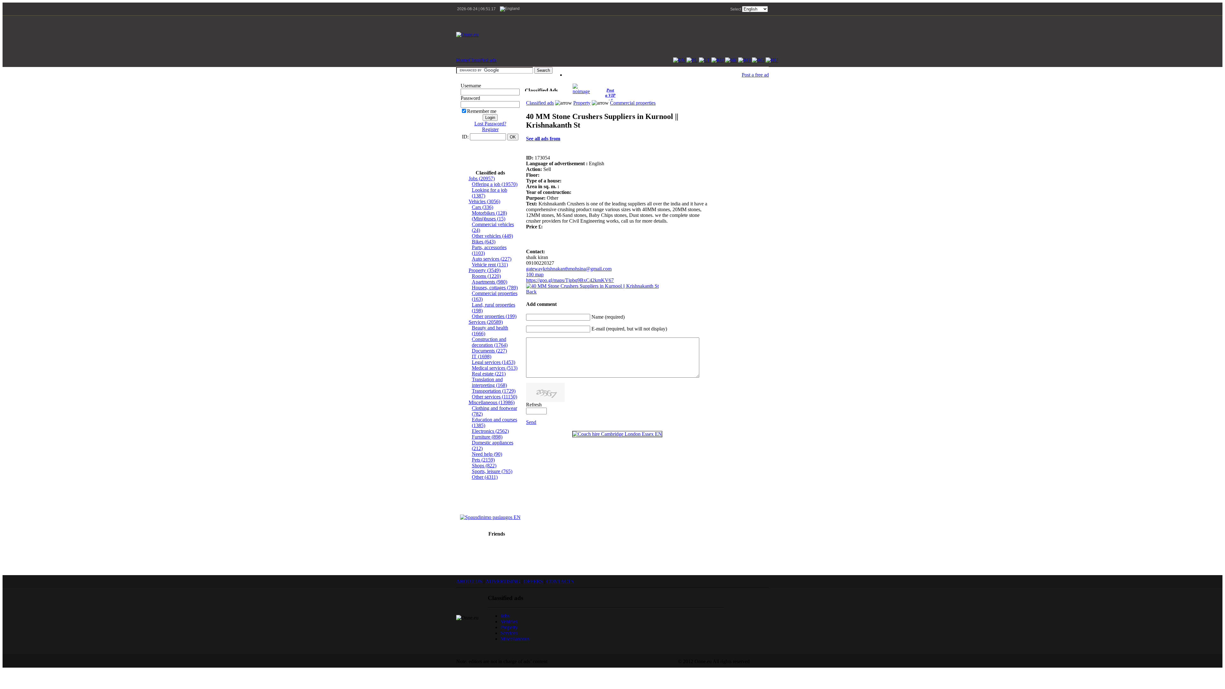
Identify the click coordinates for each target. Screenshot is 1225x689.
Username (471, 85)
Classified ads (482, 60)
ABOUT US (469, 581)
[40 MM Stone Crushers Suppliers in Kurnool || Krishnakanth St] (592, 286)
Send (531, 422)
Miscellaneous (492, 402)
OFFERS (533, 581)
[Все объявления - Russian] (717, 60)
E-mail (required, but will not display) (629, 328)
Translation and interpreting (489, 382)
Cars (482, 207)
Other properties (494, 316)
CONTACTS (560, 581)
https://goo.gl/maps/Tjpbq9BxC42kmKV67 (570, 280)
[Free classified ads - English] (679, 60)
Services (486, 322)
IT (481, 356)
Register (490, 129)
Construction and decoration (490, 342)
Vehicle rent (490, 264)
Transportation (494, 391)
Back (531, 291)
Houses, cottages (495, 287)
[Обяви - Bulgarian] (758, 60)
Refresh (534, 404)
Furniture (487, 437)
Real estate (489, 373)
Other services (494, 396)
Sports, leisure (492, 471)
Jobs (482, 178)
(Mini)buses (488, 218)
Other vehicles (492, 236)
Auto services (491, 259)
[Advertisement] (653, 34)
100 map (535, 274)
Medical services (494, 368)
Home (462, 60)
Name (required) (608, 317)
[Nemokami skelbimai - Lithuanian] (704, 60)
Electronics (490, 431)
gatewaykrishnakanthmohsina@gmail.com (569, 268)
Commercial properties (633, 103)
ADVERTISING (503, 581)
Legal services (493, 362)
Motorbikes (489, 213)
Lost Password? (490, 123)
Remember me (481, 111)
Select (735, 9)
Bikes (483, 241)
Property (485, 270)
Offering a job (494, 184)
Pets (483, 460)
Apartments (489, 282)
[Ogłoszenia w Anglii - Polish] (692, 60)
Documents (489, 350)
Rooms (486, 276)
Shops (484, 465)
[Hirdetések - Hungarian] (772, 60)
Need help (487, 454)
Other (485, 477)
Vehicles (484, 201)
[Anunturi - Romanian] (744, 60)
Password (470, 98)
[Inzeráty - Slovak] (731, 60)
